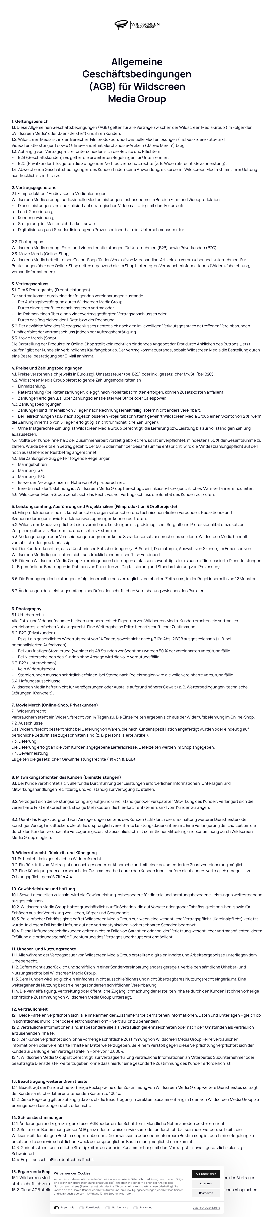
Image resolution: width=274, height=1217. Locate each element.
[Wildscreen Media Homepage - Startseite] (137, 25)
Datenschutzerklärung (206, 1208)
